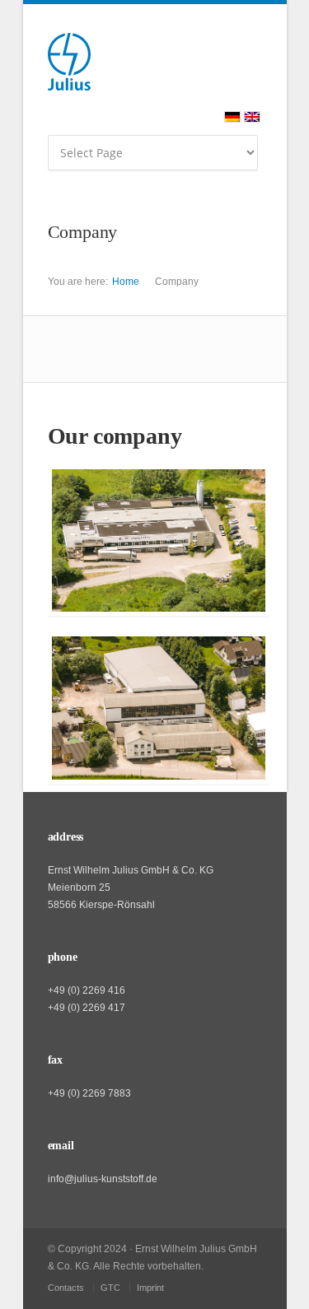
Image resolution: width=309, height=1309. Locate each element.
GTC (110, 1288)
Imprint (150, 1288)
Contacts (66, 1288)
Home (125, 281)
